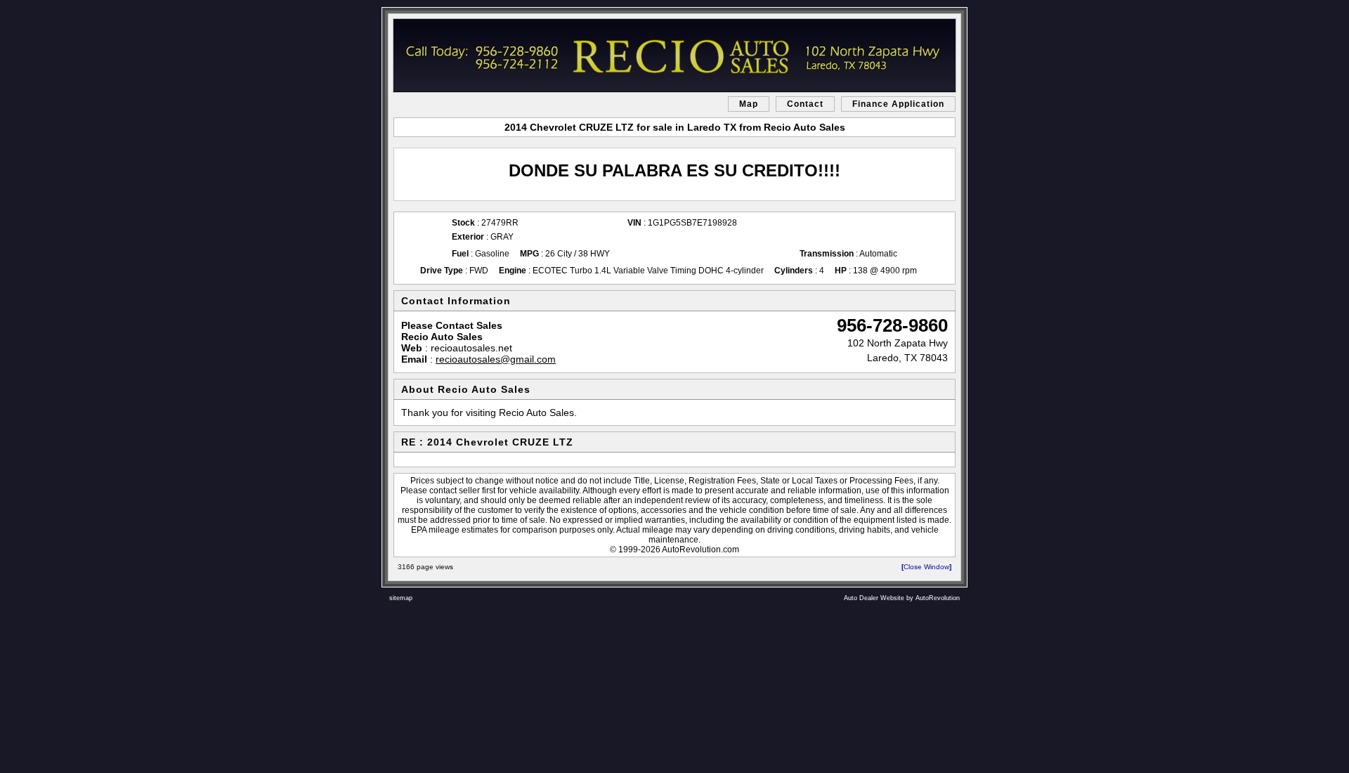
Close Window (926, 567)
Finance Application (898, 104)
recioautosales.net (471, 347)
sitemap (400, 598)
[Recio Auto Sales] (674, 55)
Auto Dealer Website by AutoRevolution (902, 598)
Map (748, 104)
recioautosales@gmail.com (496, 359)
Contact (805, 104)
